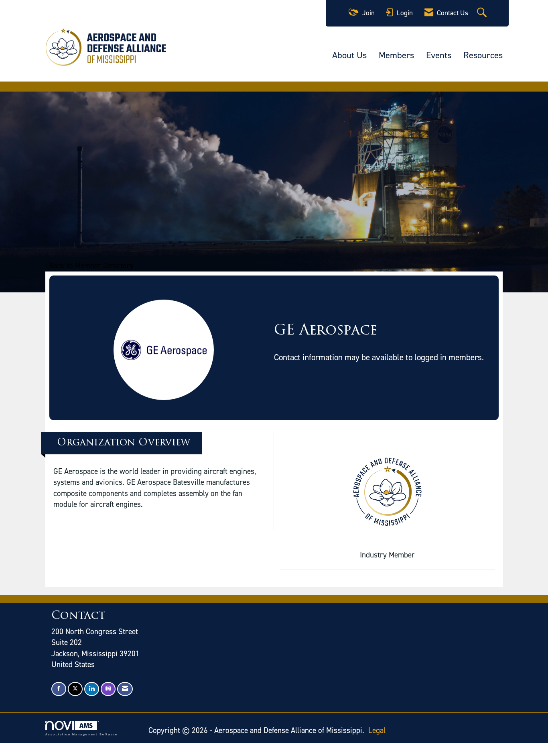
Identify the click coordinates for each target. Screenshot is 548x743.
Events (438, 55)
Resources (483, 55)
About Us (349, 55)
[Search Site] (483, 13)
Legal (377, 730)
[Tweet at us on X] (75, 689)
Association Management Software (81, 734)
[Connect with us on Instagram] (108, 689)
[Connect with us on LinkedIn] (91, 689)
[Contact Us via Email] (125, 689)
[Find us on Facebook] (58, 689)
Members (396, 55)
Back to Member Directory (91, 266)
